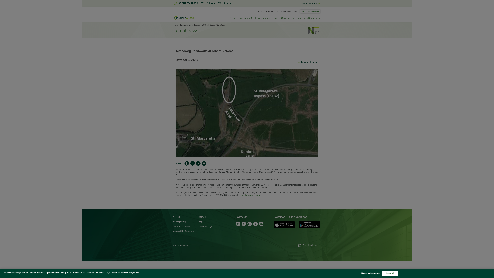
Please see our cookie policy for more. (126, 273)
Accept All (390, 273)
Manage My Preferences (370, 273)
